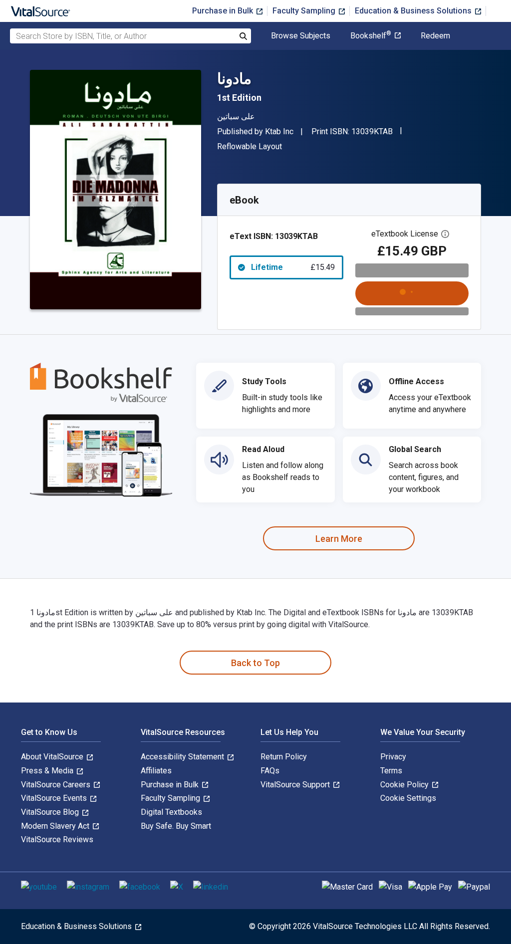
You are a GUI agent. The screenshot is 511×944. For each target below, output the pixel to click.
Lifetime (293, 267)
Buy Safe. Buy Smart (176, 826)
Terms (391, 770)
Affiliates (156, 770)
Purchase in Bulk (223, 10)
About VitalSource (53, 756)
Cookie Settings (408, 798)
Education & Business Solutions (414, 10)
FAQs (269, 770)
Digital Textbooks (171, 812)
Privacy (393, 756)
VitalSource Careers (56, 784)
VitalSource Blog (51, 812)
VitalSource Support (296, 784)
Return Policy (283, 756)
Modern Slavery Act (56, 826)
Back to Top (255, 663)
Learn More (338, 538)
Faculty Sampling (304, 10)
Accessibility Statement (183, 756)
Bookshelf (370, 36)
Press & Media (48, 770)
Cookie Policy (405, 784)
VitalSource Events (55, 798)
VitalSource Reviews (57, 839)
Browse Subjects (300, 36)
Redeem (435, 36)
